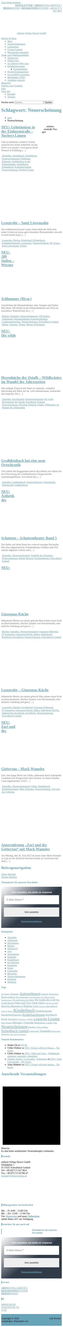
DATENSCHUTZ (10, 1307)
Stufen (5, 324)
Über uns (5, 91)
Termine (11, 97)
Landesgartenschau (11, 321)
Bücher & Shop (8, 38)
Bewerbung (13, 943)
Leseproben (13, 46)
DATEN (11, 8)
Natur (55, 1023)
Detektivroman (6, 1000)
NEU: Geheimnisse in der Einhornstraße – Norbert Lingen (18, 131)
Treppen (13, 324)
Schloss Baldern (42, 1027)
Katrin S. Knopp (7, 1011)
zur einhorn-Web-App (18, 63)
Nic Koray (55, 243)
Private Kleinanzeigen (18, 71)
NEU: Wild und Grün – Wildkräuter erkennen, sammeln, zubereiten (33, 1055)
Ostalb (40, 404)
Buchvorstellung (8, 997)
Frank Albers (38, 1003)
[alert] (31, 1115)
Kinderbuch (31, 155)
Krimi (10, 968)
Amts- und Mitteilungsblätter (15, 55)
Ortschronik (49, 482)
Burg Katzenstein (22, 997)
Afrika (34, 786)
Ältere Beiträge (8, 874)
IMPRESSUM (8, 1304)
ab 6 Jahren (5, 994)
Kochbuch (31, 402)
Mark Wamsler (26, 789)
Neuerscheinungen (16, 44)
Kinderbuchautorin (11, 243)
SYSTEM (35, 8)
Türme (22, 324)
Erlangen (6, 161)
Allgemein (12, 940)
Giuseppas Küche (23, 634)
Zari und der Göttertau (18, 1034)
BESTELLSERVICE (50, 5)
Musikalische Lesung (43, 1023)
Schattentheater (41, 558)
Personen (11, 979)
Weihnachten (56, 1031)
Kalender (11, 957)
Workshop (5, 1034)
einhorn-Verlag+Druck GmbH (31, 33)
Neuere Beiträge (9, 877)
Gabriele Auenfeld (51, 1003)
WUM (24, 1045)
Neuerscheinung (10, 170)
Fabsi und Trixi (22, 1002)
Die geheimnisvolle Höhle (23, 1000)
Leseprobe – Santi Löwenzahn (24, 223)
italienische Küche (50, 710)
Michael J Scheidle (23, 1022)
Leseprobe (7, 240)
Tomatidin (45, 1031)
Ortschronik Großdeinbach (15, 485)
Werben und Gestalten (12, 85)
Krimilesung (22, 1019)
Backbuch (44, 994)
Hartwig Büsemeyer (12, 1006)
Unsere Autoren (15, 49)
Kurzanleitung (20, 69)
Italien (37, 634)
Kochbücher (18, 399)
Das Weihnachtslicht (48, 997)
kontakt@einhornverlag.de (14, 1176)
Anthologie (7, 319)
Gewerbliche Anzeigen (18, 74)
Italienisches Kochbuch (13, 713)
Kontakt (11, 94)
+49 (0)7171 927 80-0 (56, 9)
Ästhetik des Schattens (42, 555)
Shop (9, 41)
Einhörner (25, 158)
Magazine (6, 83)
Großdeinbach (18, 482)
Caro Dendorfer (34, 997)
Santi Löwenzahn (10, 246)
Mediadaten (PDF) (16, 77)
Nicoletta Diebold (27, 404)
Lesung (54, 1018)
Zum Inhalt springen (11, 2)
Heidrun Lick (30, 1006)
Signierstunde (34, 1031)
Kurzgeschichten (39, 319)
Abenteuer (14, 994)
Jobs (3, 88)
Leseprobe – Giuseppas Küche (25, 690)
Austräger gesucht (16, 80)
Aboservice (12, 58)
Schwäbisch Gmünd (48, 321)
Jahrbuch (42, 1006)
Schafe (23, 246)
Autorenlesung (30, 994)
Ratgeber (32, 1027)
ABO (37, 5)
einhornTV (12, 948)
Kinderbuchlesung (33, 1014)
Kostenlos (12, 965)
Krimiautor (13, 1019)
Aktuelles (6, 155)
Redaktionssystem (16, 66)
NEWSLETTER (24, 5)
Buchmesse (53, 994)
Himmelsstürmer (22, 319)
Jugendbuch (18, 155)
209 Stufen (44, 316)
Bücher (16, 240)
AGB (4, 1310)
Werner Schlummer (35, 324)
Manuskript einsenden (18, 52)
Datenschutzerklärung (31, 921)
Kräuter (40, 402)
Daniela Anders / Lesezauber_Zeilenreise (27, 1059)
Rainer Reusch (26, 558)
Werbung (11, 982)
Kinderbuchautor (23, 167)
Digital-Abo (13, 60)
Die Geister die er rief (45, 999)
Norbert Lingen (26, 170)
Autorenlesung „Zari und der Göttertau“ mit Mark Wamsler (25, 847)
